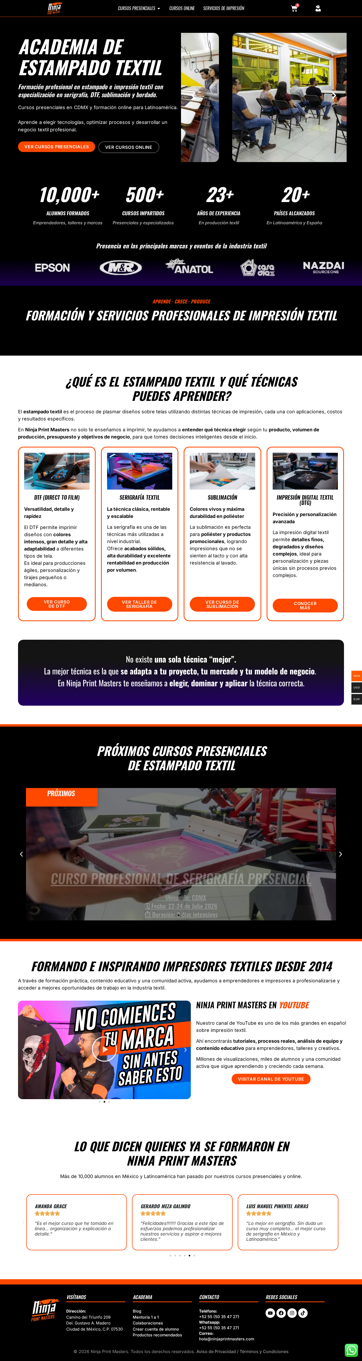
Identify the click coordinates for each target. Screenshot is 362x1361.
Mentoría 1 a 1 (146, 1317)
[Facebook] (281, 1313)
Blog (137, 1311)
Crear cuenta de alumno (156, 1329)
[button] (193, 95)
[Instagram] (292, 1313)
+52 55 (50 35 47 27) (219, 1316)
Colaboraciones (148, 1323)
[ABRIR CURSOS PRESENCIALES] (159, 8)
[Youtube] (270, 1313)
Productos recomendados (157, 1334)
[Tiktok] (303, 1313)
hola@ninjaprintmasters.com (226, 1338)
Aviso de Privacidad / (218, 1351)
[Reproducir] (104, 1050)
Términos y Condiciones (264, 1351)
